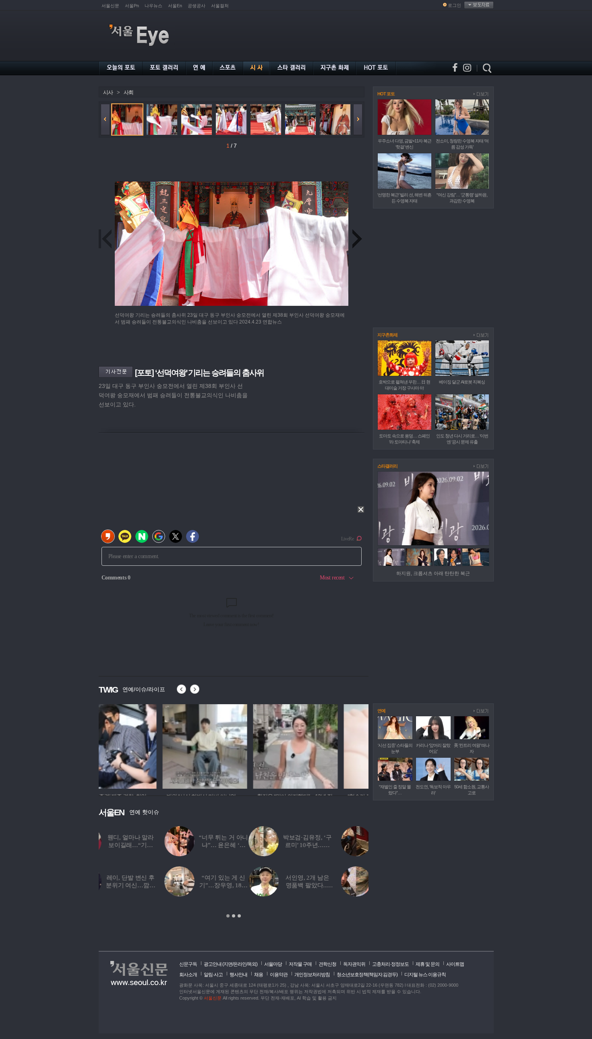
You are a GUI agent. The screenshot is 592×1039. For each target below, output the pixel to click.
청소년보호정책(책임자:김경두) (367, 974)
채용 (258, 974)
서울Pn (132, 5)
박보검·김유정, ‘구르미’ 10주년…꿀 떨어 (157, 845)
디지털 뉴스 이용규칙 (425, 974)
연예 (381, 710)
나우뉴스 (153, 5)
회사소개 (188, 974)
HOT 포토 (386, 93)
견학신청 (327, 964)
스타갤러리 (387, 466)
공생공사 (196, 5)
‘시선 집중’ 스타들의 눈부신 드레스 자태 (343, 845)
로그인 (454, 5)
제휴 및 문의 (427, 964)
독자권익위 (354, 964)
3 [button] (239, 915)
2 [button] (233, 915)
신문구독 (188, 964)
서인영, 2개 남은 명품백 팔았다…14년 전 (158, 885)
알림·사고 (213, 974)
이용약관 (279, 974)
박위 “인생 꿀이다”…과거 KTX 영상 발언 (250, 845)
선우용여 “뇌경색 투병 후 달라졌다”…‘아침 (344, 885)
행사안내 (238, 974)
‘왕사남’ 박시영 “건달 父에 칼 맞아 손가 (250, 885)
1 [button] (228, 915)
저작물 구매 (300, 964)
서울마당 (273, 964)
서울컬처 (220, 5)
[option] (141, 745)
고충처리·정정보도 (390, 964)
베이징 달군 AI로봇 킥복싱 (462, 381)
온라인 (239, 964)
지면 (228, 964)
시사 (108, 92)
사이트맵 (455, 964)
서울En (175, 5)
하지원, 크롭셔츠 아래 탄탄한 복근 (433, 573)
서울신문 (110, 5)
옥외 (251, 964)
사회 (128, 92)
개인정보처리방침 (312, 974)
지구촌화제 (387, 334)
